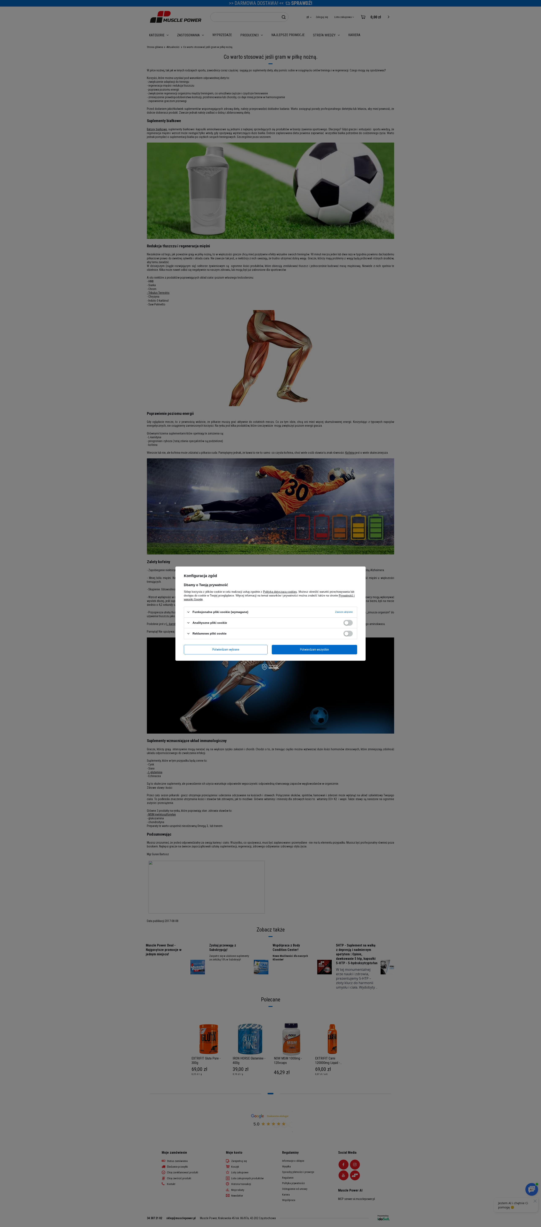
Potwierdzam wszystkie (314, 649)
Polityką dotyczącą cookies (280, 591)
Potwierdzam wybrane (225, 649)
